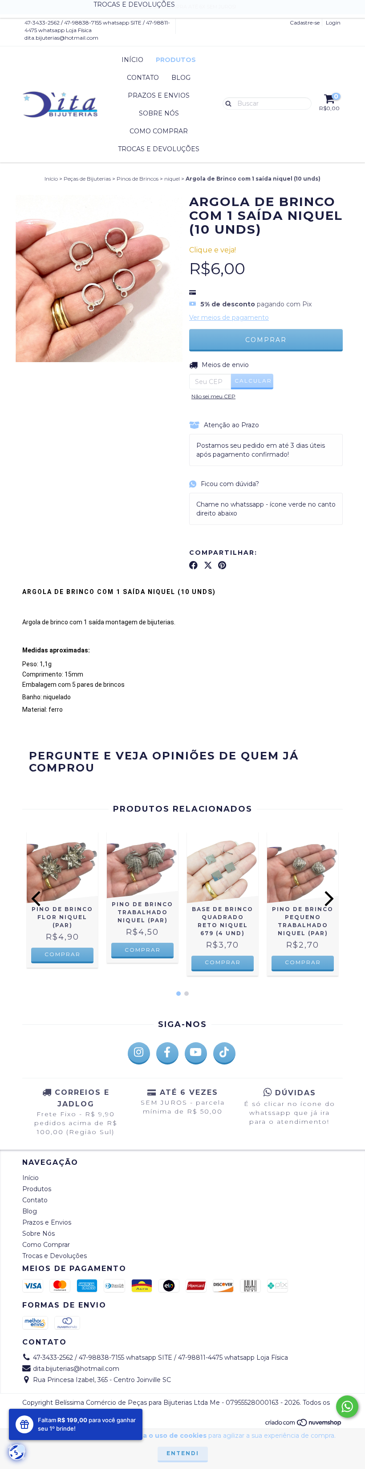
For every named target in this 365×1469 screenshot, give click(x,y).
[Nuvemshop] (304, 1424)
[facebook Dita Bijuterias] (167, 1053)
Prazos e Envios (159, 95)
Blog (181, 78)
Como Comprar (159, 131)
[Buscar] (226, 103)
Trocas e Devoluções (158, 149)
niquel (172, 178)
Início (132, 60)
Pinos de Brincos (137, 178)
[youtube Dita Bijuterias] (196, 1053)
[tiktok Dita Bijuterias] (224, 1053)
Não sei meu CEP (213, 396)
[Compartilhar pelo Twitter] (208, 565)
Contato (143, 78)
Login (333, 22)
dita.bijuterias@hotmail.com (61, 37)
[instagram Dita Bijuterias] (139, 1053)
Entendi (182, 1453)
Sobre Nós (159, 113)
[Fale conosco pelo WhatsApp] (347, 1406)
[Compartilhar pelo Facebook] (193, 565)
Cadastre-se (305, 22)
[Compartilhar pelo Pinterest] (222, 565)
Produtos (176, 60)
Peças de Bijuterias (87, 178)
